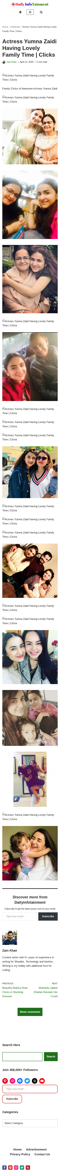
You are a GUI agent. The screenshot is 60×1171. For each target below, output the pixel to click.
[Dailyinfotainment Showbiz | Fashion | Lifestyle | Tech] (30, 4)
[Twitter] (27, 1081)
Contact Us (42, 1154)
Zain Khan (11, 62)
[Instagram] (12, 1081)
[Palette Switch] (20, 12)
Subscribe (48, 916)
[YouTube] (42, 1081)
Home (5, 27)
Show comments (30, 1011)
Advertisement (36, 1149)
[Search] (41, 12)
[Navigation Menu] (30, 12)
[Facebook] (20, 1081)
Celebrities (15, 27)
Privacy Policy (20, 1154)
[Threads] (34, 1081)
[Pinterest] (5, 1081)
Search (51, 1056)
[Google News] (28, 1167)
